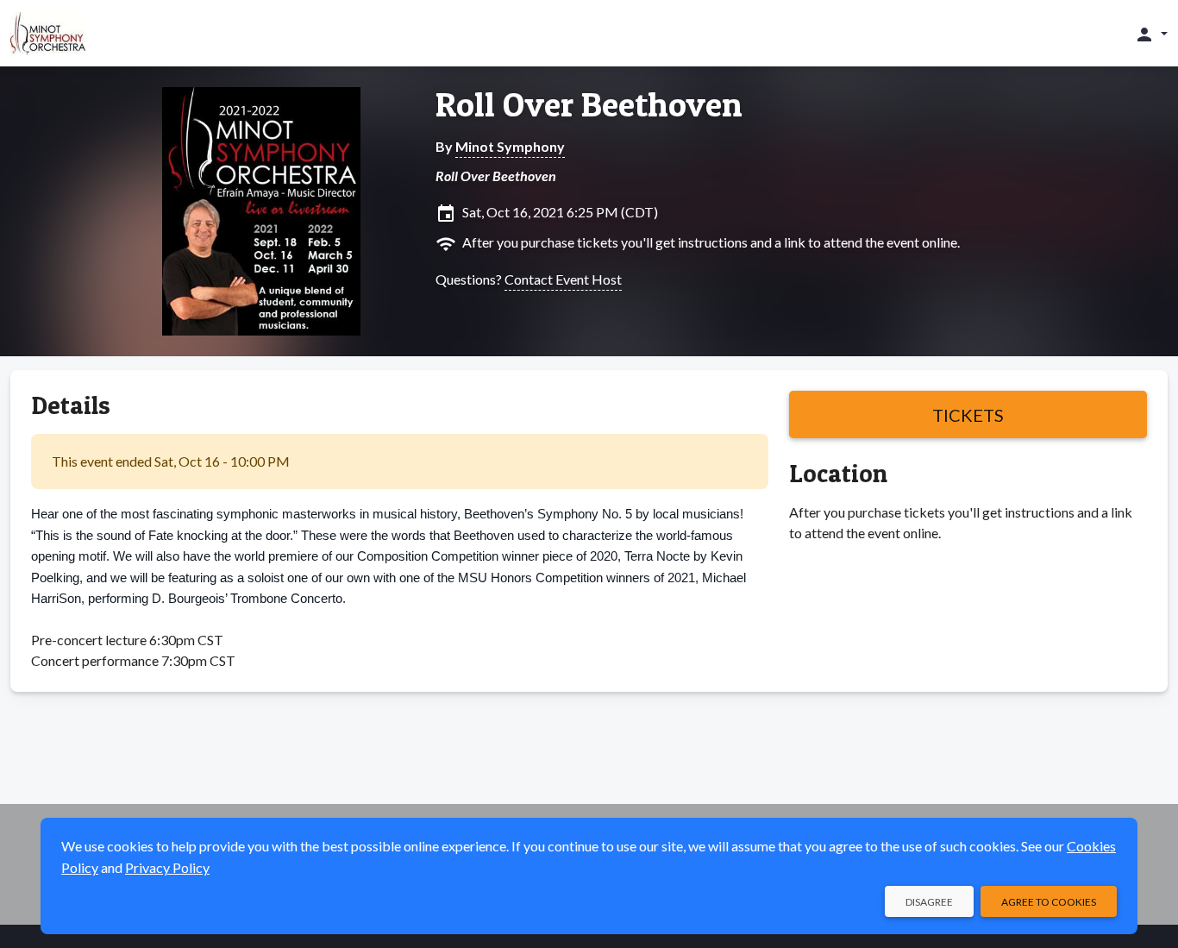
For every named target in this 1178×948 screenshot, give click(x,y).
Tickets (968, 415)
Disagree (929, 901)
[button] (1151, 34)
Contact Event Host (563, 279)
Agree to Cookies (1048, 901)
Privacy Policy (167, 867)
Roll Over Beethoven (589, 104)
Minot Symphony (510, 146)
